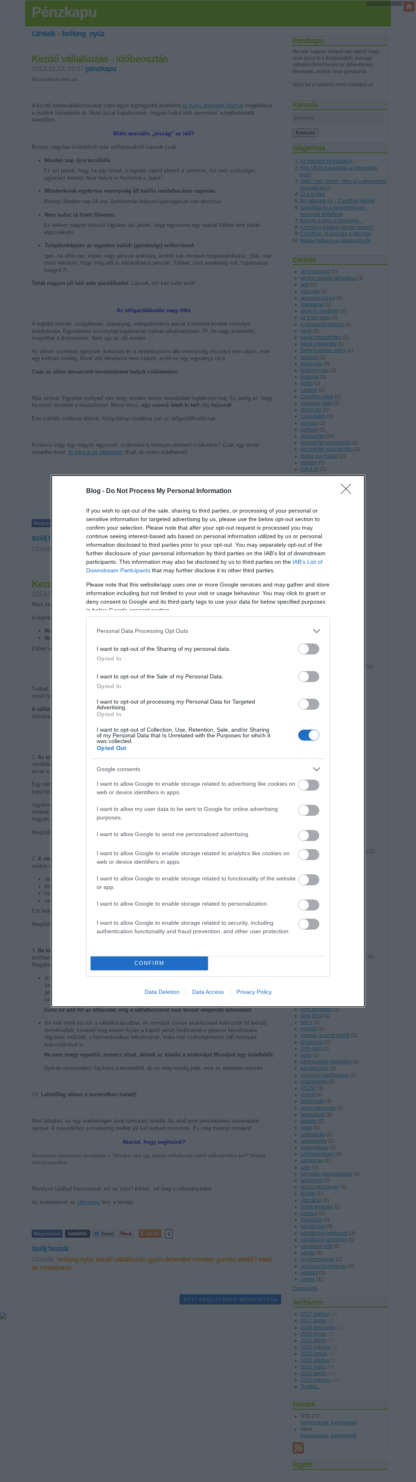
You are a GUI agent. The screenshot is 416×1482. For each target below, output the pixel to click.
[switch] (308, 648)
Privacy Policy (254, 992)
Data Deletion (162, 992)
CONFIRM (149, 963)
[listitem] (208, 631)
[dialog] (208, 741)
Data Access (208, 992)
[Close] (348, 491)
